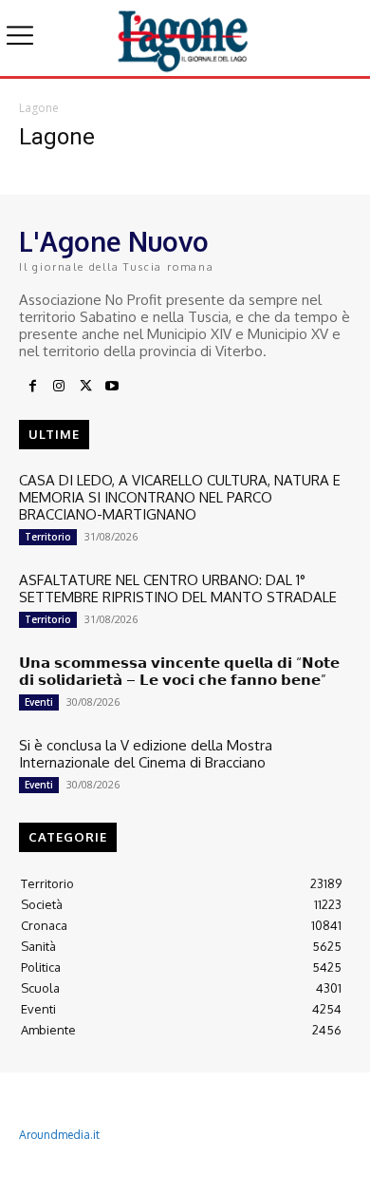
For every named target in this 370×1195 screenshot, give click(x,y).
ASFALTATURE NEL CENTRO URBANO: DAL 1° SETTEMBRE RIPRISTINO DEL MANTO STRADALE (178, 588)
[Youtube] (112, 386)
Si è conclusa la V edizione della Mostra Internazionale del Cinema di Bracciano (145, 753)
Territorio (48, 536)
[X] (85, 386)
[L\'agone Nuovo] (185, 38)
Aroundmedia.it (59, 1135)
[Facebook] (32, 386)
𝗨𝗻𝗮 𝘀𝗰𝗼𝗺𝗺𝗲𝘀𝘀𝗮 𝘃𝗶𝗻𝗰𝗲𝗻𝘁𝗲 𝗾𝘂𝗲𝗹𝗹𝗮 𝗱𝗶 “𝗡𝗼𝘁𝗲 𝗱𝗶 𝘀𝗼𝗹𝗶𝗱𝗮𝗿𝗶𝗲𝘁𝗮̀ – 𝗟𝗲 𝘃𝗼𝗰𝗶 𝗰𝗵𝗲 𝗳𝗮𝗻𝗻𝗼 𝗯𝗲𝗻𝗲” (179, 671)
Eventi (39, 702)
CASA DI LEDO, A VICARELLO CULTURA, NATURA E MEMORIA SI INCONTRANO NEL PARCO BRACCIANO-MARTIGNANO (180, 497)
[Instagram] (59, 386)
